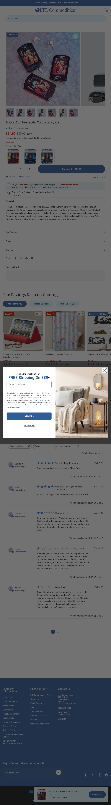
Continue (29, 416)
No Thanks (29, 425)
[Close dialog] (104, 370)
